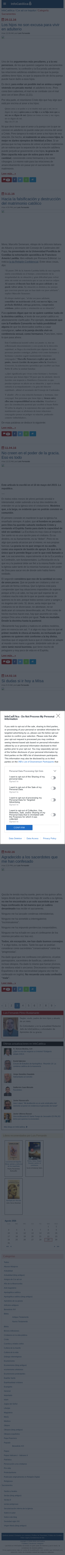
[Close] (59, 717)
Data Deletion (15, 838)
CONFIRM (19, 827)
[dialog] (32, 777)
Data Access (32, 838)
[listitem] (32, 771)
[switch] (53, 777)
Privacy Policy (49, 838)
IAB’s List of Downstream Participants (36, 761)
